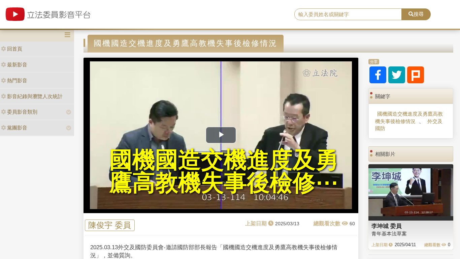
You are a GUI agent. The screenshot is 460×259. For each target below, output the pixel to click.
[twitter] (396, 74)
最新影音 (17, 64)
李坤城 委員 (386, 226)
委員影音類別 (22, 112)
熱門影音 (17, 80)
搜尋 (419, 14)
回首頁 (14, 49)
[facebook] (377, 74)
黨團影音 (17, 128)
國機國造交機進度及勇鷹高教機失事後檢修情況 (409, 117)
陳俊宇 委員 (109, 225)
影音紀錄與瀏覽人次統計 (35, 96)
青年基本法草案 (389, 233)
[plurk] (415, 74)
